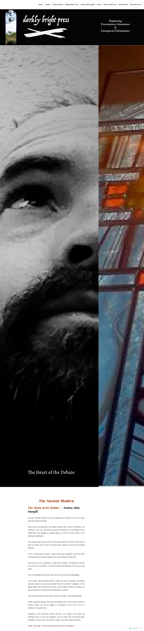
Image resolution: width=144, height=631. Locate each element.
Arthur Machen (58, 4)
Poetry (99, 4)
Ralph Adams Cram (71, 4)
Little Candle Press (110, 4)
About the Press (135, 4)
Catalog (47, 4)
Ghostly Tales (123, 4)
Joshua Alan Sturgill (87, 4)
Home (40, 4)
